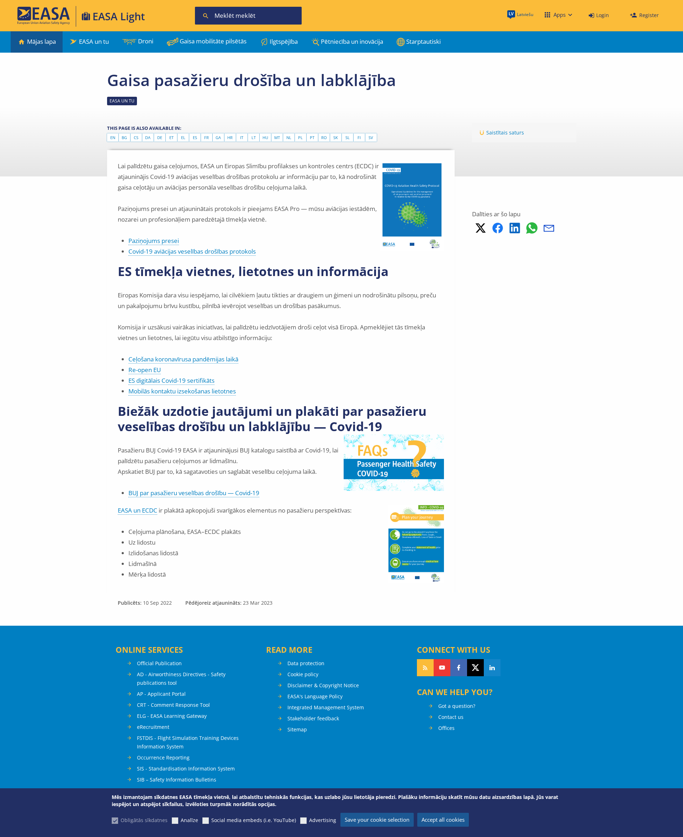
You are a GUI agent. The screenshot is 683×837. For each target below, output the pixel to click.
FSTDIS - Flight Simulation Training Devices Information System (188, 742)
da (147, 137)
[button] (480, 228)
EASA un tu (94, 41)
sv (371, 137)
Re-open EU (144, 370)
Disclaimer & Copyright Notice (323, 685)
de (159, 137)
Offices (446, 728)
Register (649, 15)
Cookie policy (302, 674)
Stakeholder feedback (313, 718)
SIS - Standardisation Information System (186, 768)
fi (359, 137)
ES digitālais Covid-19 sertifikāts (171, 380)
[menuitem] (599, 15)
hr (230, 137)
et (171, 137)
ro (324, 137)
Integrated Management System (325, 707)
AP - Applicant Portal (161, 693)
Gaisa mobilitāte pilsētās (213, 41)
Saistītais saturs (505, 132)
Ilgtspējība (284, 41)
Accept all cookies (443, 819)
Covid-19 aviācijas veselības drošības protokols (192, 251)
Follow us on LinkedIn (492, 667)
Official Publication (159, 663)
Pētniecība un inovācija (352, 41)
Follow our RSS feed (425, 667)
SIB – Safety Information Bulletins (176, 779)
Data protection (305, 663)
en (112, 137)
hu (265, 137)
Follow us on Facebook (458, 667)
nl (288, 137)
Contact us (451, 717)
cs (136, 137)
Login (602, 15)
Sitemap (297, 729)
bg (124, 137)
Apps (560, 14)
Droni (145, 41)
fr (206, 137)
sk (335, 137)
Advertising (322, 820)
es (195, 137)
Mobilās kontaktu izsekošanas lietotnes (182, 391)
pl (300, 137)
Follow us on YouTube (442, 667)
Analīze (189, 820)
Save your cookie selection (377, 819)
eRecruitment (153, 727)
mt (277, 137)
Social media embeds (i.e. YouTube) (253, 820)
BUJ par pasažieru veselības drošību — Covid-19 (193, 493)
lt (254, 137)
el (183, 137)
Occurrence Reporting (163, 757)
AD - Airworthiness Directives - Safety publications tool (181, 678)
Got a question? (456, 706)
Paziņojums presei (153, 241)
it (241, 137)
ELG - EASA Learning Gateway (172, 715)
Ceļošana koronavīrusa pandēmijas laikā (183, 359)
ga (218, 137)
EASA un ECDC (137, 510)
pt (312, 137)
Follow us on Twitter (475, 667)
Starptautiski (423, 41)
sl (347, 137)
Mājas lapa (41, 41)
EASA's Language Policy (315, 696)
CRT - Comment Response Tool (173, 704)
